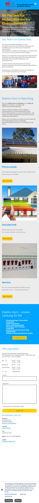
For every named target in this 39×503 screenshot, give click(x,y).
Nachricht (5, 383)
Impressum (23, 494)
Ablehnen (18, 500)
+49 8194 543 (6, 428)
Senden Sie (19, 410)
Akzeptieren (9, 500)
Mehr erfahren (7, 181)
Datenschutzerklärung (11, 494)
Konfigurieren (8, 496)
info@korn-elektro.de (8, 441)
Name (4, 375)
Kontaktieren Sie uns (19, 338)
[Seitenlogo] (19, 4)
